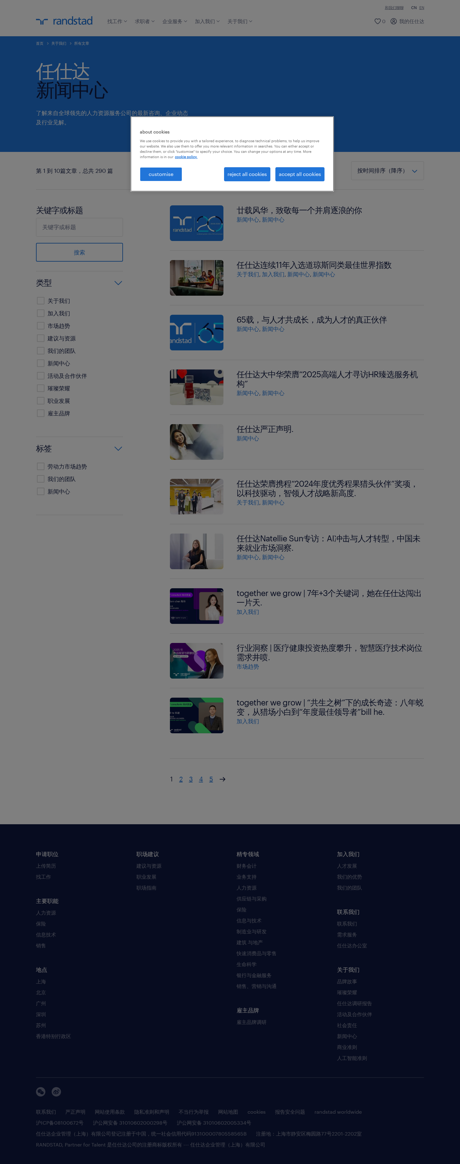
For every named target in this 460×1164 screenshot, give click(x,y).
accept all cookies (300, 174)
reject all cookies (247, 174)
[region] (232, 153)
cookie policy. (186, 157)
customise (161, 174)
